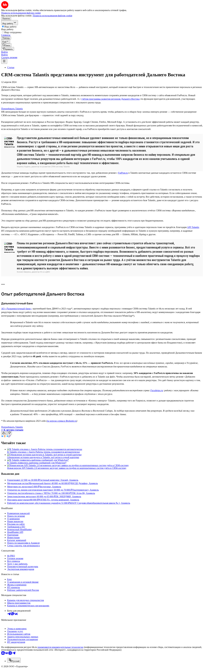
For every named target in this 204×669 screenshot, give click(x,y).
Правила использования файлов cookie (52, 15)
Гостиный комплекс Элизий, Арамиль (58, 480)
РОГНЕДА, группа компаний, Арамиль (59, 499)
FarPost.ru (123, 173)
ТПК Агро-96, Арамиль (83, 493)
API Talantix (193, 227)
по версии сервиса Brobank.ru (61, 421)
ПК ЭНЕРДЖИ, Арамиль (68, 496)
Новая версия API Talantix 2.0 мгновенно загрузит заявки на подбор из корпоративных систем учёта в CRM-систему (66, 468)
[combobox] (14, 660)
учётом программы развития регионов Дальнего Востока (110, 99)
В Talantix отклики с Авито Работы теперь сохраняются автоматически (43, 452)
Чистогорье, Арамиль (50, 486)
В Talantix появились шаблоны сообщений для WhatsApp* (36, 462)
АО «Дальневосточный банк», (16, 308)
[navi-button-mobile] (4, 61)
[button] (4, 52)
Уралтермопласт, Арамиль (85, 490)
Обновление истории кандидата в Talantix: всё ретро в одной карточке (43, 457)
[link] (6, 45)
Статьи (10, 67)
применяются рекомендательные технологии (60, 647)
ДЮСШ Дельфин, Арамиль (84, 483)
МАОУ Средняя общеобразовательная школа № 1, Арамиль (100, 503)
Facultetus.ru (156, 390)
